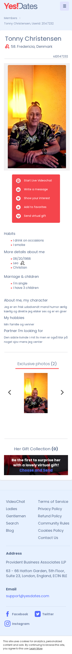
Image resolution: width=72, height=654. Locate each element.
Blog (10, 530)
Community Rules (53, 523)
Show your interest (37, 198)
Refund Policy (50, 516)
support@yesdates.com (27, 595)
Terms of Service (53, 501)
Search (12, 523)
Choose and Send (36, 470)
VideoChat (15, 501)
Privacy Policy (50, 508)
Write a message (36, 189)
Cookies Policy (51, 530)
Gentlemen (16, 516)
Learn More (35, 648)
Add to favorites (35, 207)
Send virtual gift (35, 216)
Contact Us (48, 537)
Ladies (11, 508)
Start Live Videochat (38, 180)
